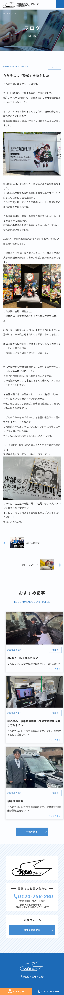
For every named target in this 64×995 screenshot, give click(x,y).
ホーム (6, 13)
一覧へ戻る (32, 831)
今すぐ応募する (32, 930)
